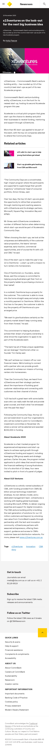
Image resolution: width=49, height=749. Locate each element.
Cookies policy (11, 701)
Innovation (30, 546)
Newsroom (26, 4)
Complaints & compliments (17, 654)
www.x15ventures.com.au (31, 537)
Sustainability (11, 676)
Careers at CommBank (15, 671)
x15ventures (17, 546)
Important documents (14, 693)
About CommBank (13, 667)
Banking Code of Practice (16, 697)
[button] (2, 4)
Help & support (11, 646)
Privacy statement (13, 705)
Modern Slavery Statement (17, 709)
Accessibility (10, 658)
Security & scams (12, 642)
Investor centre (11, 684)
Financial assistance (14, 650)
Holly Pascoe (11, 40)
